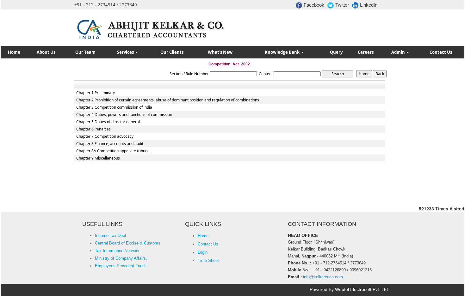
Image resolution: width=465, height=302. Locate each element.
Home (14, 52)
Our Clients (171, 52)
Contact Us (441, 52)
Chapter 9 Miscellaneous (98, 158)
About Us (46, 52)
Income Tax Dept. (111, 235)
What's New (220, 52)
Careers (366, 52)
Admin (398, 52)
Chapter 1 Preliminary (95, 92)
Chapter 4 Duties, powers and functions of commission (124, 114)
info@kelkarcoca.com (323, 277)
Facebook (314, 5)
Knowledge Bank (283, 52)
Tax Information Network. (118, 250)
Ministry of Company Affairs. (121, 258)
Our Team (85, 52)
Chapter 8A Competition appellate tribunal (113, 151)
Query (336, 52)
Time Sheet (208, 260)
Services (126, 52)
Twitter (342, 5)
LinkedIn (368, 5)
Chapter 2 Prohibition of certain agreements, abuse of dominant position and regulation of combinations (167, 100)
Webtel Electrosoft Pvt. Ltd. (362, 289)
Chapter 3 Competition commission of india (114, 107)
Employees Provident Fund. (120, 265)
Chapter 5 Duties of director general (108, 121)
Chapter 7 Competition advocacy (104, 136)
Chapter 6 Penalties (93, 129)
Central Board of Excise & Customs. (128, 243)
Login (203, 252)
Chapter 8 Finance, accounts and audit (109, 143)
